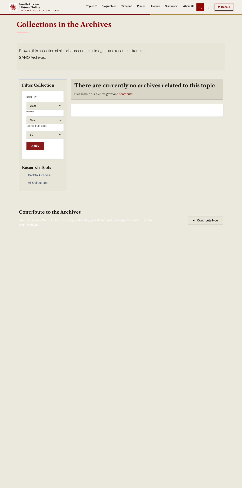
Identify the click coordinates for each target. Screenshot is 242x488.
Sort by (31, 96)
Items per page (36, 125)
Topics (91, 6)
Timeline (126, 6)
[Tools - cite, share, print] (208, 7)
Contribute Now (205, 220)
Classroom (171, 6)
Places (141, 6)
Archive (155, 6)
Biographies (109, 6)
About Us (188, 6)
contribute (126, 94)
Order (30, 111)
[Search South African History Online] (200, 7)
